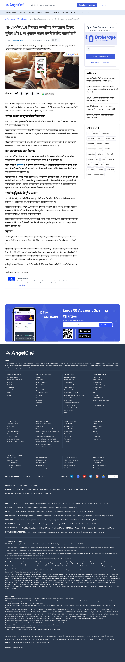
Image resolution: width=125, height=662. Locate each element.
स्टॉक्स (89, 175)
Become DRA (39, 426)
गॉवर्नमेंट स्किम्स (110, 169)
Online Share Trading (99, 385)
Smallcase (26, 493)
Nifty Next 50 (52, 503)
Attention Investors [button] (13, 541)
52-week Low (68, 434)
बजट (100, 149)
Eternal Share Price (69, 465)
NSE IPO (95, 423)
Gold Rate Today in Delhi (44, 516)
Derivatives (96, 395)
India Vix (96, 503)
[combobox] (55, 40)
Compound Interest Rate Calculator (74, 395)
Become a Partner (69, 12)
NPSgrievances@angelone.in (13, 620)
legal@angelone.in (56, 625)
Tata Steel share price (70, 457)
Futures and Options (41, 392)
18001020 (28, 476)
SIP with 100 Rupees (41, 382)
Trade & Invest (10, 12)
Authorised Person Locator (43, 447)
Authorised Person (98, 405)
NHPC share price (40, 460)
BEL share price (68, 468)
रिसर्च (89, 133)
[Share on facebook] (32, 93)
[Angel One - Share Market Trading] (14, 5)
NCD (36, 405)
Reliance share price (98, 457)
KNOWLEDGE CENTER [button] (100, 375)
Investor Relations (12, 390)
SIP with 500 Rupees (41, 385)
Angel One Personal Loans (46, 639)
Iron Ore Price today (82, 524)
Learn (39, 12)
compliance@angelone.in (53, 618)
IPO (94, 392)
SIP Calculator (68, 382)
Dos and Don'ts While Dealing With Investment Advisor (82, 636)
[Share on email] (38, 93)
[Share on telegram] (16, 93)
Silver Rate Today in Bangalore (49, 520)
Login (104, 5)
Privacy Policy (41, 629)
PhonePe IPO (96, 436)
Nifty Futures (18, 507)
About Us (9, 382)
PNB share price (68, 462)
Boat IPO (95, 431)
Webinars (9, 392)
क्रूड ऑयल (91, 169)
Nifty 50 (16, 503)
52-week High (68, 431)
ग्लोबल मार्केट (91, 144)
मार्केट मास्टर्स (109, 154)
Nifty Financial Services (38, 503)
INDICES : (8, 503)
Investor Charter (61, 639)
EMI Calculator (68, 413)
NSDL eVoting (110, 639)
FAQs (102, 636)
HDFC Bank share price (42, 457)
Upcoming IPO (39, 390)
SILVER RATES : (10, 520)
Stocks (37, 377)
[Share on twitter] (27, 93)
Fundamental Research (13, 431)
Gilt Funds (77, 532)
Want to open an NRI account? (100, 62)
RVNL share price (40, 462)
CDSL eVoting (99, 639)
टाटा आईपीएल (100, 169)
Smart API (70, 489)
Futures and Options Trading (101, 400)
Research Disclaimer (12, 636)
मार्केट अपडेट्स (91, 138)
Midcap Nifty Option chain (54, 511)
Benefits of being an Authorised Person (47, 431)
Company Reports (12, 436)
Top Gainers (67, 436)
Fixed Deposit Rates (82, 489)
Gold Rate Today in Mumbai (25, 516)
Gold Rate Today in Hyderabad (82, 516)
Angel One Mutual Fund (29, 528)
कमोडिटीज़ (99, 144)
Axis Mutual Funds (58, 528)
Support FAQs (40, 476)
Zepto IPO (96, 434)
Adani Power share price (71, 460)
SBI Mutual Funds (44, 528)
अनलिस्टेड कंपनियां (98, 175)
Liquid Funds (42, 532)
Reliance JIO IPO (97, 426)
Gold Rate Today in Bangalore (104, 516)
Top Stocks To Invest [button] (15, 455)
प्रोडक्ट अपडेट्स (92, 149)
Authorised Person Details (43, 444)
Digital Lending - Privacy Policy (25, 639)
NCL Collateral (88, 639)
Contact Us (10, 385)
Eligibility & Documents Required (44, 436)
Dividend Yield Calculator (71, 390)
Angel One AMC (24, 485)
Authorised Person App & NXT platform (47, 441)
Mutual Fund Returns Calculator (73, 408)
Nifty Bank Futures (31, 507)
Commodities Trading (99, 397)
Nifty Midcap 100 (64, 503)
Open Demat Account (87, 5)
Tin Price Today (96, 524)
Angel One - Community (14, 439)
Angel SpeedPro (44, 489)
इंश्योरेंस (96, 164)
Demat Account (97, 379)
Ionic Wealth (34, 485)
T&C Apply (110, 636)
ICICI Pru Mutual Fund (88, 528)
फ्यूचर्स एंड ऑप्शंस (110, 138)
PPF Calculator (68, 410)
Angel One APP (21, 489)
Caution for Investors (42, 642)
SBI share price (39, 465)
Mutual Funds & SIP (27, 12)
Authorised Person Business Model (45, 439)
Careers (9, 395)
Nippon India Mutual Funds (105, 528)
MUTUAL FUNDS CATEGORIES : (15, 532)
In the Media (10, 387)
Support (90, 12)
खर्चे (102, 164)
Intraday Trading (97, 387)
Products (55, 12)
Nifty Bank (24, 503)
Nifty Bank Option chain (36, 511)
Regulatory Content (27, 636)
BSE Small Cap (87, 503)
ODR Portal (8, 642)
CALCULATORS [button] (69, 375)
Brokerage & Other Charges (15, 379)
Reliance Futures (61, 507)
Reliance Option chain (72, 511)
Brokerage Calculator (70, 377)
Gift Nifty (105, 503)
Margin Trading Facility (58, 489)
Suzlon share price (12, 460)
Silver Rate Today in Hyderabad (27, 520)
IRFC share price (11, 457)
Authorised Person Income (43, 434)
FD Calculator (68, 397)
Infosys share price (98, 460)
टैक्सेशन (107, 144)
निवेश (107, 164)
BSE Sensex (76, 503)
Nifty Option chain (20, 511)
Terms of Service (53, 629)
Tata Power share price (42, 468)
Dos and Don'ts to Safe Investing (45, 636)
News (47, 12)
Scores (60, 636)
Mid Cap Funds (87, 532)
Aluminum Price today (39, 524)
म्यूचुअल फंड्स (91, 154)
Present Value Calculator (71, 402)
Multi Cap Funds (99, 532)
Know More (21, 285)
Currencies (38, 400)
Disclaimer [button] (9, 596)
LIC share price (97, 468)
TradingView (47, 493)
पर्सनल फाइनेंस (105, 133)
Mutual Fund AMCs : (12, 528)
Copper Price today (23, 524)
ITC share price (97, 462)
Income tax (96, 403)
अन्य (97, 159)
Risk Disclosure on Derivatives (24, 642)
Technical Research (12, 434)
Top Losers (67, 439)
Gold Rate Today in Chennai (62, 516)
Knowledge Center (12, 423)
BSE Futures (73, 507)
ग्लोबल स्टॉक (111, 159)
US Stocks (38, 395)
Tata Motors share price (14, 465)
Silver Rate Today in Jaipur (90, 520)
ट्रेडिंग (89, 164)
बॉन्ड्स (103, 159)
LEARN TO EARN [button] (12, 421)
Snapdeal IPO (97, 439)
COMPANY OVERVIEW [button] (14, 375)
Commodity (38, 402)
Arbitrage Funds (66, 532)
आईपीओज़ (107, 149)
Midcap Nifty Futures (47, 507)
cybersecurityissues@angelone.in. (61, 623)
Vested (40, 493)
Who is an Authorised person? (44, 429)
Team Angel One (17, 40)
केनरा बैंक (20, 165)
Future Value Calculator (71, 392)
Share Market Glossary (70, 429)
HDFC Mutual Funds (72, 528)
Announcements (68, 426)
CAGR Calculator (69, 387)
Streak (33, 493)
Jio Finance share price (99, 465)
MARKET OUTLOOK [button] (70, 421)
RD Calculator (68, 400)
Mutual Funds (39, 379)
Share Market (96, 390)
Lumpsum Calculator (70, 385)
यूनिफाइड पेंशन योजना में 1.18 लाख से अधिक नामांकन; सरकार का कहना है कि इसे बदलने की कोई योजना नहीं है (102, 89)
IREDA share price (12, 462)
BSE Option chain (87, 511)
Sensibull (18, 493)
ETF (36, 397)
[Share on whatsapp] (22, 93)
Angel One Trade (33, 489)
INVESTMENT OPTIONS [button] (43, 375)
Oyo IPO (95, 429)
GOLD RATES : (10, 515)
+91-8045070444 (38, 623)
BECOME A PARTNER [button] (42, 421)
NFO (36, 387)
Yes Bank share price (13, 468)
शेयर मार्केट (96, 133)
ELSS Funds (32, 532)
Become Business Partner (42, 423)
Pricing (81, 12)
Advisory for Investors (75, 639)
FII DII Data (67, 441)
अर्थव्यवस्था (100, 154)
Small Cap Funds (53, 532)
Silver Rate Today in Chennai (70, 520)
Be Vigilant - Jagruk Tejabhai (15, 441)
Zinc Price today (54, 524)
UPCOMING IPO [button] (97, 421)
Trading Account (97, 382)
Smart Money (11, 426)
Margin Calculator (69, 379)
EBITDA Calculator (69, 405)
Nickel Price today (68, 524)
